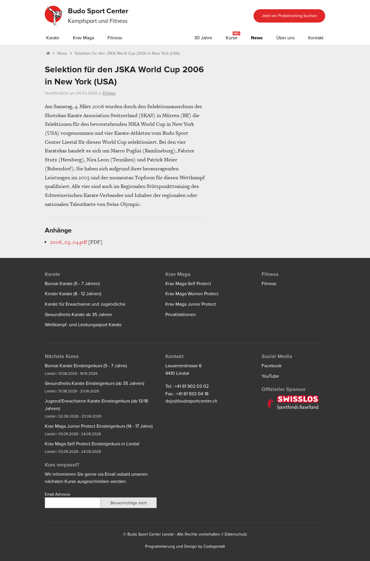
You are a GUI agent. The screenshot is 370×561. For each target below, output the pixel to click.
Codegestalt (214, 546)
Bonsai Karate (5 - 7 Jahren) (72, 284)
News (257, 38)
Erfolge (109, 93)
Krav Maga (83, 38)
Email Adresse (57, 494)
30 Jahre (203, 38)
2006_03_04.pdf (68, 242)
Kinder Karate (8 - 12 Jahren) (73, 294)
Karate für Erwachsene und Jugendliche (85, 304)
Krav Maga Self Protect (188, 284)
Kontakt (315, 38)
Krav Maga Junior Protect (190, 304)
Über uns (285, 38)
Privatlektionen (180, 315)
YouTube (270, 376)
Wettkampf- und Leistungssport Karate (83, 325)
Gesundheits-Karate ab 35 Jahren (78, 315)
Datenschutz (236, 534)
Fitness (115, 38)
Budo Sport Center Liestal (150, 534)
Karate (52, 38)
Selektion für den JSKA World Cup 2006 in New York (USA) (127, 53)
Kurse (231, 38)
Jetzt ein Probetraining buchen (289, 15)
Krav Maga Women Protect (192, 294)
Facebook (272, 366)
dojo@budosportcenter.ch (191, 401)
